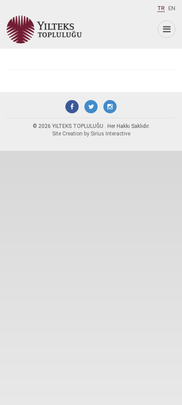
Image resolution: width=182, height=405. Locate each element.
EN (171, 8)
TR (161, 8)
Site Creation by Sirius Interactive (91, 134)
